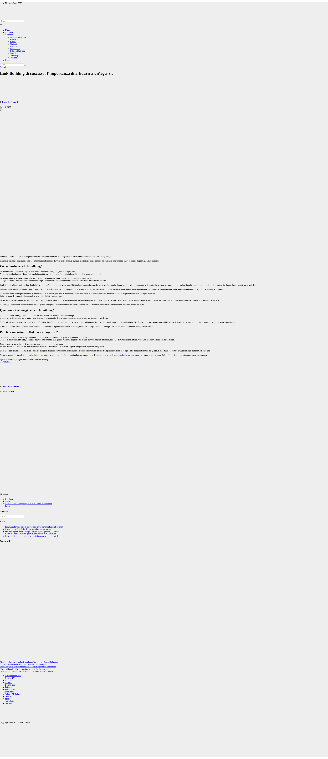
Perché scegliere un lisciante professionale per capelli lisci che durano (33, 531)
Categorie (9, 35)
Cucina (13, 42)
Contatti (8, 60)
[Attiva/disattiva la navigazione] (1, 24)
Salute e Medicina (17, 51)
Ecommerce (15, 46)
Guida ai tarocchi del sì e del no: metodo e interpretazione (28, 529)
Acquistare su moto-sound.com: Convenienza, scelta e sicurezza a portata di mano (6, 471)
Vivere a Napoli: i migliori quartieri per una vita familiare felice (30, 534)
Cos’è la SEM (5, 362)
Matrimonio (10, 692)
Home (7, 30)
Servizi (13, 53)
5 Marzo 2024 (5, 625)
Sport (7, 699)
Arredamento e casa (18, 37)
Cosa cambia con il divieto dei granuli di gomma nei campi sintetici (32, 536)
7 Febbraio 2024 (4, 654)
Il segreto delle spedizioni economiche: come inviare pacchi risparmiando (6, 440)
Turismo (13, 58)
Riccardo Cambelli (10, 102)
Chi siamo (9, 32)
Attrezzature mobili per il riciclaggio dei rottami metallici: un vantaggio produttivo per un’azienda (6, 409)
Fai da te (8, 687)
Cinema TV (15, 39)
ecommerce (85, 355)
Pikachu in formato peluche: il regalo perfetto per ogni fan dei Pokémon (34, 527)
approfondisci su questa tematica (127, 355)
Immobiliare (15, 48)
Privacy (8, 506)
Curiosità (14, 44)
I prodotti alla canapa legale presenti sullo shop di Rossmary (24, 359)
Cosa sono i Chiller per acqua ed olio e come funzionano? (28, 504)
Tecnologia (14, 55)
